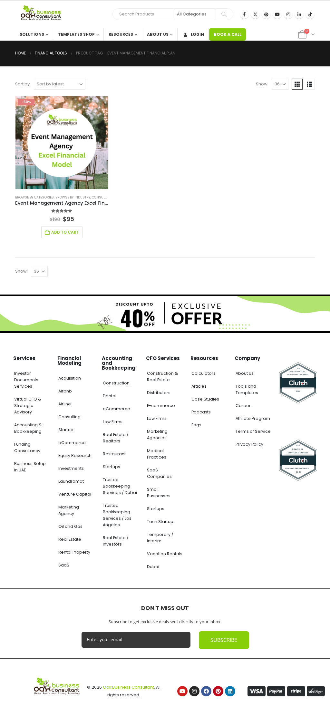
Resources (121, 34)
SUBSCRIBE (223, 640)
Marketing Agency (68, 510)
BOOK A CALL (227, 34)
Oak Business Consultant (128, 687)
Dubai (153, 566)
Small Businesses (158, 493)
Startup (65, 429)
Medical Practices (156, 454)
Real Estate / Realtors (116, 438)
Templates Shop (76, 34)
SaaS (63, 565)
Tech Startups (161, 521)
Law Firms (112, 421)
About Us (158, 34)
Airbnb (65, 391)
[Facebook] (244, 14)
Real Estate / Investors (116, 541)
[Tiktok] (310, 14)
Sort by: (23, 84)
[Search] (224, 14)
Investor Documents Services (26, 380)
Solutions (32, 34)
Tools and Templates (247, 389)
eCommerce (72, 442)
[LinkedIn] (299, 14)
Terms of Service (253, 431)
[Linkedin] (230, 691)
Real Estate (69, 539)
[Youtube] (277, 14)
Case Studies (205, 399)
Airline (64, 404)
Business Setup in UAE (30, 467)
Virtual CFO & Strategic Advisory (27, 405)
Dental (109, 396)
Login (197, 34)
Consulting (69, 417)
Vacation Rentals (164, 554)
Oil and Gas (70, 526)
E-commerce (161, 405)
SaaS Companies (159, 473)
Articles (199, 386)
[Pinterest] (266, 14)
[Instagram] (288, 14)
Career (243, 405)
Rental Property (74, 552)
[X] (255, 14)
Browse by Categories (34, 197)
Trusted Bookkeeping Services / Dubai (120, 486)
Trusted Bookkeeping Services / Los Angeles (117, 515)
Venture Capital (74, 494)
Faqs (196, 425)
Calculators (203, 373)
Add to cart (65, 232)
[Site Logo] (42, 14)
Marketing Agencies (157, 434)
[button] (297, 84)
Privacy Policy (249, 444)
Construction (116, 383)
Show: (262, 84)
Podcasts (201, 412)
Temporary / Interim (160, 538)
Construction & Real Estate (162, 376)
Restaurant (114, 454)
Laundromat (71, 481)
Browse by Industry (72, 197)
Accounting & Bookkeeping (28, 428)
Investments (71, 468)
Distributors (158, 392)
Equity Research (75, 455)
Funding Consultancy (27, 447)
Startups (111, 466)
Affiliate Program (253, 418)
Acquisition (69, 378)
